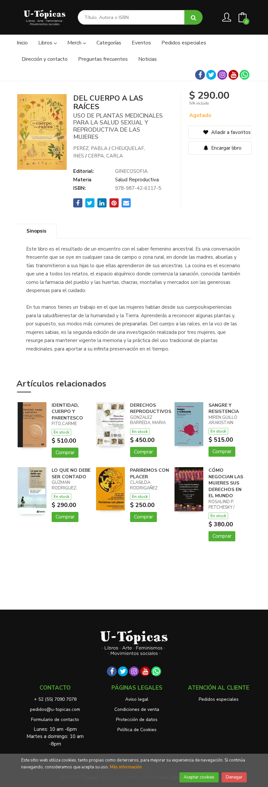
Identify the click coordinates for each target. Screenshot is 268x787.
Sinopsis (36, 231)
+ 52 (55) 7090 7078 (55, 699)
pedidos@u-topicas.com (55, 709)
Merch (75, 42)
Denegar (234, 777)
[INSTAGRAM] (222, 75)
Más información (126, 767)
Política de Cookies (137, 730)
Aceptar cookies (199, 777)
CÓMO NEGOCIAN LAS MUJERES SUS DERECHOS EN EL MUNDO (226, 483)
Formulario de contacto (55, 719)
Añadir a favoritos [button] (230, 132)
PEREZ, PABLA (90, 148)
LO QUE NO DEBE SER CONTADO (71, 473)
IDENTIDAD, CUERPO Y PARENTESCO (67, 411)
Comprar (65, 452)
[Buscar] (193, 17)
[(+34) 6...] (244, 75)
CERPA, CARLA (105, 156)
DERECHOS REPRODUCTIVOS (150, 408)
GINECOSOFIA (131, 171)
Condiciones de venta (136, 709)
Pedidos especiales (219, 699)
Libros (46, 42)
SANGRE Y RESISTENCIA (224, 408)
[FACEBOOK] (200, 75)
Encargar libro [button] (226, 148)
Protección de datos (137, 719)
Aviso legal (136, 699)
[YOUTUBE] (233, 75)
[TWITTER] (211, 75)
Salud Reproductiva (137, 179)
